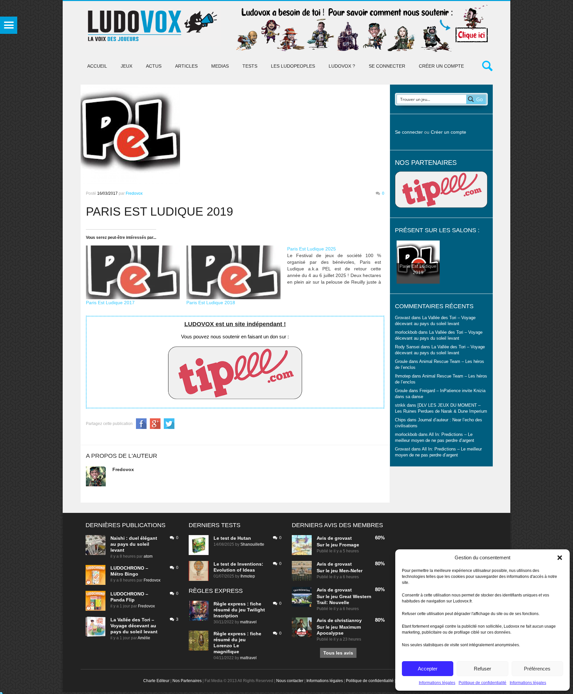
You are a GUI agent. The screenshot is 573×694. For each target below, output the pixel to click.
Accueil (97, 66)
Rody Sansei (407, 347)
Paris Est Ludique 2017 (110, 302)
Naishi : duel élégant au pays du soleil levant (133, 544)
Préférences (537, 668)
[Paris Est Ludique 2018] (233, 272)
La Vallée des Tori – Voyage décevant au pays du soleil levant (134, 625)
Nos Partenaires (187, 680)
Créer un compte (441, 66)
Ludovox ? (342, 66)
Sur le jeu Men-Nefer (339, 570)
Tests (249, 66)
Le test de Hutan (232, 538)
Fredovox (134, 193)
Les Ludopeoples (293, 66)
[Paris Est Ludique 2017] (133, 272)
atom (148, 556)
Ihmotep (403, 376)
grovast (343, 538)
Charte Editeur (156, 680)
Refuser (482, 668)
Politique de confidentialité (482, 682)
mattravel (248, 622)
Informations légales (437, 682)
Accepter (427, 668)
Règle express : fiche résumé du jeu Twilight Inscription (239, 609)
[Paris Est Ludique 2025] (337, 265)
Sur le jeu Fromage (338, 544)
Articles (186, 66)
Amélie (144, 638)
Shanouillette (252, 544)
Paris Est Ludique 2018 (210, 302)
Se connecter (387, 66)
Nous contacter (289, 680)
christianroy (348, 620)
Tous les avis (338, 653)
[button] (559, 557)
